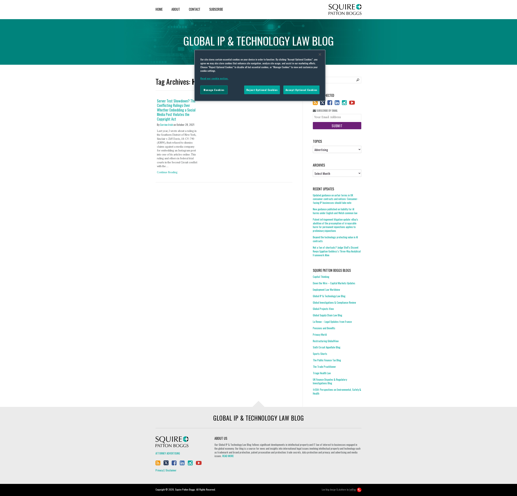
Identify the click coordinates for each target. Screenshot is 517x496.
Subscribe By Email (327, 111)
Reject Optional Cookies (262, 90)
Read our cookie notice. (214, 78)
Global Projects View (323, 309)
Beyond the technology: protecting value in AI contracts (335, 239)
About (175, 9)
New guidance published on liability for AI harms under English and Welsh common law (335, 211)
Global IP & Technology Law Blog (329, 296)
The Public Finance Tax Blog (327, 360)
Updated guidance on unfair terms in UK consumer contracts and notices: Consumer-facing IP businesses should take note (335, 199)
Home (159, 9)
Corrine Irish (166, 125)
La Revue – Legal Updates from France (332, 322)
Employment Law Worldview (326, 290)
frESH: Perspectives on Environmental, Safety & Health (337, 391)
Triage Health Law (322, 373)
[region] (260, 75)
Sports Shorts (320, 354)
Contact (194, 9)
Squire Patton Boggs (345, 9)
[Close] (319, 54)
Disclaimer (171, 470)
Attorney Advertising (168, 453)
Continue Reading (167, 172)
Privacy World (320, 334)
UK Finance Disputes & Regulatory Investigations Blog (330, 381)
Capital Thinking (321, 277)
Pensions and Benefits (324, 328)
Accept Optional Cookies (301, 90)
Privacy (159, 470)
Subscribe (216, 9)
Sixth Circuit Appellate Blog (326, 347)
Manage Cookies (214, 90)
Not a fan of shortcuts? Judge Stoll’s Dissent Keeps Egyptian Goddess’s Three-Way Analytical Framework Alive (337, 251)
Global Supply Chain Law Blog (327, 315)
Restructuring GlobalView (326, 341)
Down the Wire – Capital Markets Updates (334, 283)
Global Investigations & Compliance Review (334, 302)
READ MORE (228, 456)
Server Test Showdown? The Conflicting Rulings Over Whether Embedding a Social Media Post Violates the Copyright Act (176, 110)
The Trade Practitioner (324, 367)
